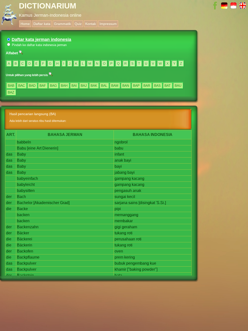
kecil (131, 197)
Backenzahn (28, 227)
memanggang (126, 215)
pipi (118, 209)
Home (25, 24)
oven (119, 251)
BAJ (84, 85)
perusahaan (125, 239)
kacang (138, 178)
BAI (74, 85)
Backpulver (26, 263)
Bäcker (23, 233)
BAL (104, 85)
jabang (120, 172)
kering (129, 257)
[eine (31, 148)
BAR (146, 85)
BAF (42, 85)
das (9, 154)
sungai (120, 197)
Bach (21, 197)
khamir (120, 269)
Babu (21, 148)
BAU (178, 85)
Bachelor (24, 203)
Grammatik (62, 24)
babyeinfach (27, 178)
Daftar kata (41, 24)
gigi (118, 227)
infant (119, 154)
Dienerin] (50, 148)
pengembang (137, 263)
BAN (125, 85)
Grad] (65, 203)
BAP (136, 85)
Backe (22, 209)
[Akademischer (46, 203)
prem (119, 257)
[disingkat (147, 203)
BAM (114, 85)
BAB (11, 85)
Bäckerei (24, 239)
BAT (167, 85)
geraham (129, 227)
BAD (32, 85)
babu (119, 148)
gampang (123, 178)
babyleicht (26, 184)
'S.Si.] (161, 203)
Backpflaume (28, 257)
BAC (21, 85)
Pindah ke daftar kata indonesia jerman (39, 45)
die (8, 209)
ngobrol (121, 142)
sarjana (121, 203)
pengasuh (123, 191)
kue (153, 263)
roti (129, 233)
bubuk (120, 263)
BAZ (11, 92)
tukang (120, 233)
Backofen (25, 251)
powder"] (149, 269)
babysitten (26, 191)
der (9, 197)
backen (23, 215)
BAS (157, 85)
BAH (64, 85)
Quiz (78, 24)
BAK (94, 85)
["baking (134, 269)
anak (119, 160)
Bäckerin (24, 245)
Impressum (108, 24)
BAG (53, 85)
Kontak (90, 24)
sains (133, 203)
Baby (21, 154)
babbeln (24, 142)
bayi (127, 160)
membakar (124, 221)
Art (39, 148)
